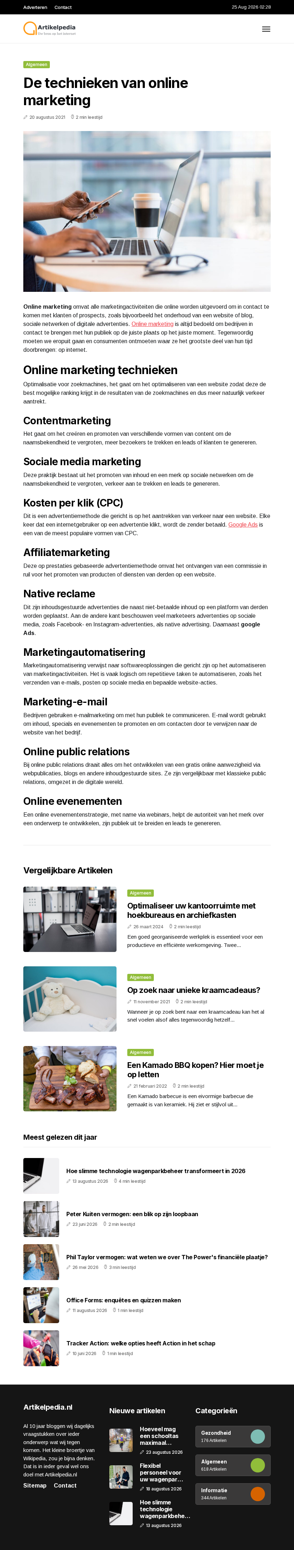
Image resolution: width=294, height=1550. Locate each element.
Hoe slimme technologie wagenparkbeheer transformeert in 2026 (156, 1171)
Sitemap (35, 1486)
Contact (63, 7)
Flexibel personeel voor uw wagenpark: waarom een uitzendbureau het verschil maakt (161, 1472)
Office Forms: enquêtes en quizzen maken (123, 1300)
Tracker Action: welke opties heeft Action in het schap (140, 1343)
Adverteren (35, 7)
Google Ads (243, 525)
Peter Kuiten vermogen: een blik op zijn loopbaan (132, 1214)
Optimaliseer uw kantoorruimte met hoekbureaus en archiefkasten (191, 910)
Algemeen (36, 64)
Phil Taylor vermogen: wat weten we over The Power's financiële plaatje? (167, 1257)
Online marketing (153, 324)
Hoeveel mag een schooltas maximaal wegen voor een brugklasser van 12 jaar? (162, 1436)
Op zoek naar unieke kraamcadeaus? (193, 990)
